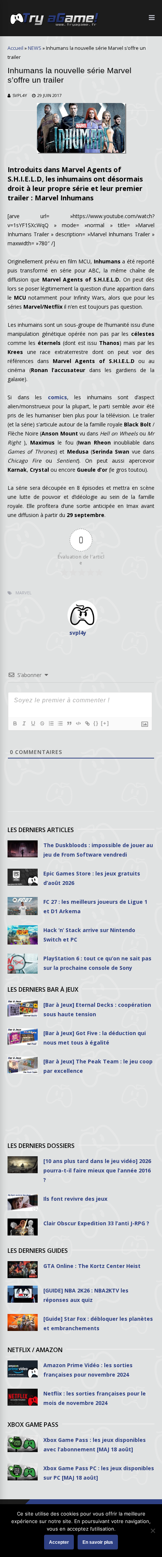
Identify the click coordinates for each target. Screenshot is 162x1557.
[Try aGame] (54, 25)
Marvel (23, 593)
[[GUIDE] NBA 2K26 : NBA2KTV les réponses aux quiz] (23, 1294)
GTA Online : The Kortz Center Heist (92, 1265)
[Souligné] (32, 723)
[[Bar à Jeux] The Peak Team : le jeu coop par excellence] (23, 1065)
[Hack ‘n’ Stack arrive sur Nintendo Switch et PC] (23, 935)
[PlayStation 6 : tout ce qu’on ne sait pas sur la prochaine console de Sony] (23, 964)
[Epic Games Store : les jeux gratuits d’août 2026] (23, 877)
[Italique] (23, 723)
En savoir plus (98, 1542)
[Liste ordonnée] (50, 723)
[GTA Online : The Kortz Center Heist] (23, 1269)
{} (96, 723)
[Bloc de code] (78, 723)
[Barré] (41, 723)
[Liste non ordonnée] (59, 723)
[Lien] (87, 723)
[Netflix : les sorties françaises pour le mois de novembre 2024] (23, 1397)
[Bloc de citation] (68, 723)
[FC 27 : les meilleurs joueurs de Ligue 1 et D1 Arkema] (23, 906)
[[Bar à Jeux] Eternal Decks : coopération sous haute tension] (23, 1008)
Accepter (59, 1542)
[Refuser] (152, 1530)
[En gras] (14, 723)
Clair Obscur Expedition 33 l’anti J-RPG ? (96, 1223)
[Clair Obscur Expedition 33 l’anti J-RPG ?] (23, 1227)
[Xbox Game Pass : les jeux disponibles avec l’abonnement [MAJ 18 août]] (23, 1443)
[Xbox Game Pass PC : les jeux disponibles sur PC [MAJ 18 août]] (23, 1471)
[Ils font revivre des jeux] (23, 1202)
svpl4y (19, 95)
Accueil (15, 48)
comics (54, 397)
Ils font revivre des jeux (75, 1198)
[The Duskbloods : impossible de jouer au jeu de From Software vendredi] (23, 848)
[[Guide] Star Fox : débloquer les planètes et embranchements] (23, 1322)
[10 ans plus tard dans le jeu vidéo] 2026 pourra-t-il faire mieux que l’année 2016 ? (97, 1170)
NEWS (34, 48)
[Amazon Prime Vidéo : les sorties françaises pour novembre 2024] (23, 1368)
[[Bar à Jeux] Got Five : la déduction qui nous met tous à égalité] (23, 1036)
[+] (105, 723)
